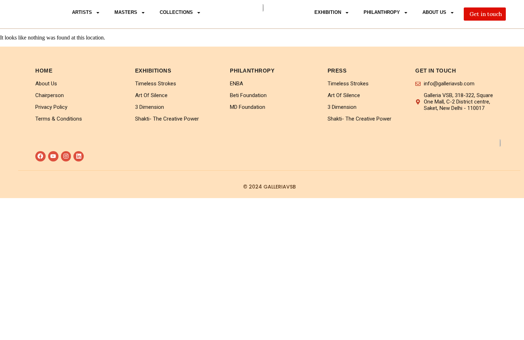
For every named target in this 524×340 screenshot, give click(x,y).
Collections (176, 12)
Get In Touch (435, 71)
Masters (125, 12)
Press (337, 71)
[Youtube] (53, 156)
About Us (434, 12)
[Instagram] (66, 156)
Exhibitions (153, 71)
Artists (82, 12)
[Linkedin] (78, 156)
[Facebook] (40, 156)
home (43, 71)
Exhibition (327, 12)
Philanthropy (382, 12)
